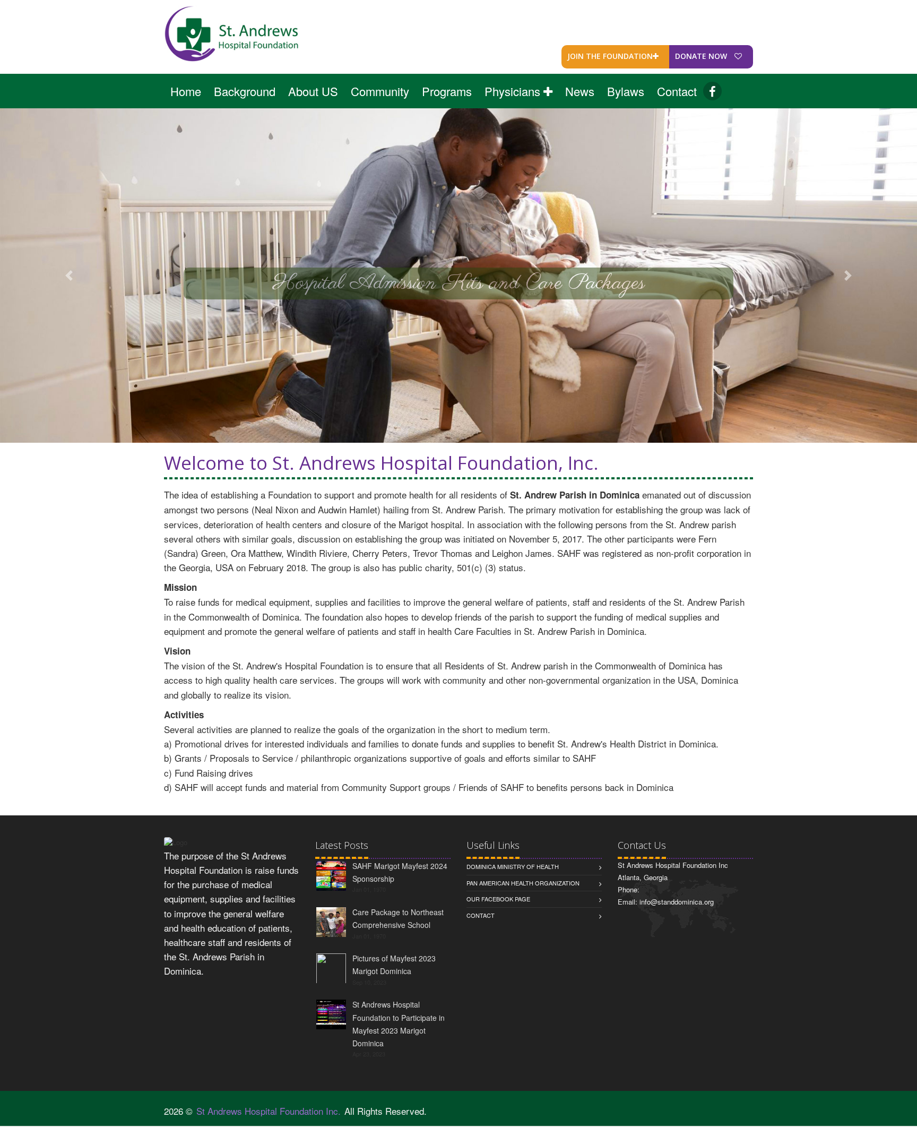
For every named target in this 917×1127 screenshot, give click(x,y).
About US (313, 91)
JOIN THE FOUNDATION (610, 56)
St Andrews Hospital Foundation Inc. (268, 1110)
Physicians (514, 91)
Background (244, 91)
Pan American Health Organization (522, 883)
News (579, 91)
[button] (68, 275)
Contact (677, 91)
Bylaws (625, 91)
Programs (447, 91)
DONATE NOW (702, 56)
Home (185, 91)
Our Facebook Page (498, 898)
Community (380, 91)
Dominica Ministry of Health (512, 866)
